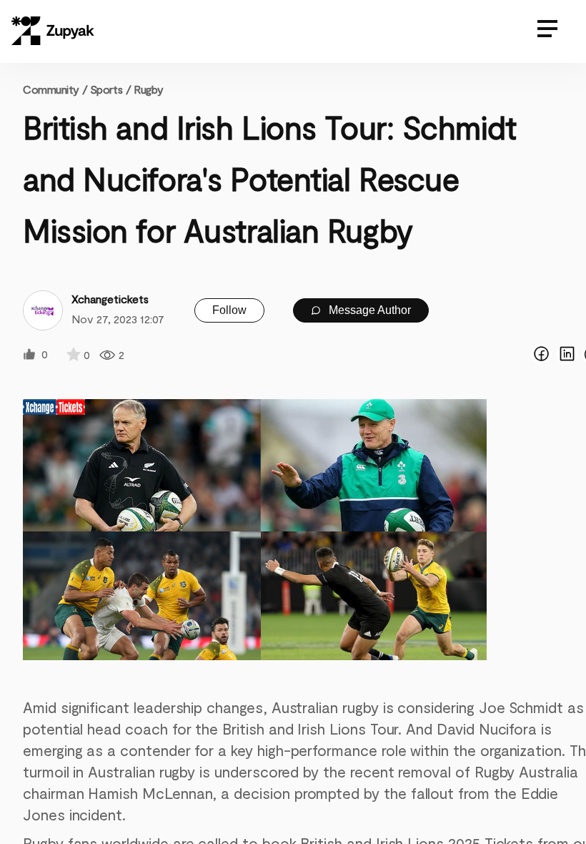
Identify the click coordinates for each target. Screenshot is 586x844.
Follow (229, 310)
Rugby (149, 89)
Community (55, 89)
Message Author (368, 310)
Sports (106, 89)
